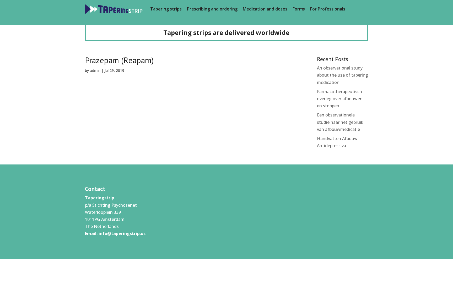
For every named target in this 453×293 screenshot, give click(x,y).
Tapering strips (165, 9)
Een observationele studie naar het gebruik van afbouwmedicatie (340, 122)
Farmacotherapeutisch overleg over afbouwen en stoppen (340, 99)
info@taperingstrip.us (122, 233)
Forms (299, 9)
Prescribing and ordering (211, 9)
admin (95, 70)
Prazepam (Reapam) (119, 60)
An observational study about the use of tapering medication (342, 75)
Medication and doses (264, 9)
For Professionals (327, 9)
